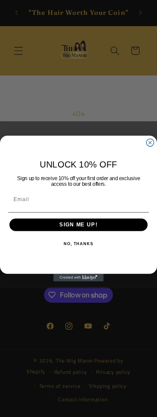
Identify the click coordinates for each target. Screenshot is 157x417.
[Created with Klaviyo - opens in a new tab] (78, 277)
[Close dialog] (150, 142)
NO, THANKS (78, 244)
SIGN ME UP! (78, 224)
